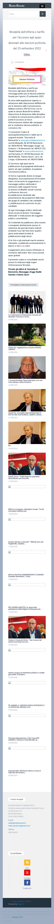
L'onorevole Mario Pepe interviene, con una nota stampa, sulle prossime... (25, 381)
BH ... (10, 446)
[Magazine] (16, 5)
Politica (27, 54)
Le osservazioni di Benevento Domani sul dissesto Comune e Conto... (24, 316)
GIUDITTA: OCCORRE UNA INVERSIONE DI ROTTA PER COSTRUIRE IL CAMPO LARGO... (25, 414)
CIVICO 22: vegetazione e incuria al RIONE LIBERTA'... (24, 348)
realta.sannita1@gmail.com (19, 826)
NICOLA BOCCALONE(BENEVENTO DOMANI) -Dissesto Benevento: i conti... (26, 575)
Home (14, 901)
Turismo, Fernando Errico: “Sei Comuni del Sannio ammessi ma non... (25, 641)
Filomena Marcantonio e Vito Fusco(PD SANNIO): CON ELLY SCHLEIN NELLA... (23, 739)
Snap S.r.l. (21, 904)
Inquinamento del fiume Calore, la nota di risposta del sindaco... (24, 772)
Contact (28, 901)
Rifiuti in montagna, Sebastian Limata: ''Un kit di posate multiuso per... (26, 510)
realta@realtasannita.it (17, 823)
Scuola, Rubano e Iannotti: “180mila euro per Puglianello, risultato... (25, 543)
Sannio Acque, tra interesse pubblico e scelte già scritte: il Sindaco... (26, 674)
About (20, 901)
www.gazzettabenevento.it (33, 140)
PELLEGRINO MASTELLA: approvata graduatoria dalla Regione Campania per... (25, 608)
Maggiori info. (17, 917)
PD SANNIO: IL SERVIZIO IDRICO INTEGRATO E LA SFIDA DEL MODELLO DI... (26, 706)
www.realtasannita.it (34, 151)
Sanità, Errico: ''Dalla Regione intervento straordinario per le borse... (24, 477)
